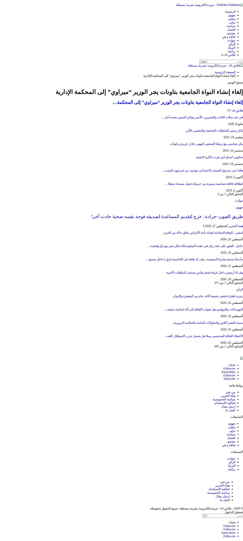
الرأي (232, 44)
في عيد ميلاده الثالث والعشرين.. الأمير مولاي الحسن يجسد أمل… (202, 117)
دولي (232, 22)
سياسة (231, 26)
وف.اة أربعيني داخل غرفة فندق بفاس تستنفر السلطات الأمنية (204, 272)
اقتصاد (231, 29)
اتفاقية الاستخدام (225, 403)
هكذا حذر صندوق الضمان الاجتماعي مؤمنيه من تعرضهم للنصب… (202, 170)
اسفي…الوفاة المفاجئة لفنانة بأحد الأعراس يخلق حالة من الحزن (203, 232)
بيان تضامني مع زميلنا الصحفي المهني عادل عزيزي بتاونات (206, 143)
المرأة (231, 47)
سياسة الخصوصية (224, 399)
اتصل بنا (230, 410)
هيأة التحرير (228, 395)
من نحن (230, 392)
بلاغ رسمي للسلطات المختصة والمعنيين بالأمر (214, 130)
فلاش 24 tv (228, 54)
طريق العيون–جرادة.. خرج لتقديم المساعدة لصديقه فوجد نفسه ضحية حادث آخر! (167, 216)
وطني (231, 18)
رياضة (231, 51)
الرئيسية (230, 11)
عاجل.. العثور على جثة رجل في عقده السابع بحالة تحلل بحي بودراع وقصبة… (195, 245)
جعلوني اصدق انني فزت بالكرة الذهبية (219, 157)
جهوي (231, 15)
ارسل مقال (228, 406)
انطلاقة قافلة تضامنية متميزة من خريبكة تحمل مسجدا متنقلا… (204, 183)
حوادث (231, 40)
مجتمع (231, 33)
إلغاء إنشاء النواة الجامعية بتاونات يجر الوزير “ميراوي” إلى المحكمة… (178, 102)
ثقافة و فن (228, 36)
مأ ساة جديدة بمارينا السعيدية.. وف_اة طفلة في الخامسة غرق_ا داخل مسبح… (194, 259)
